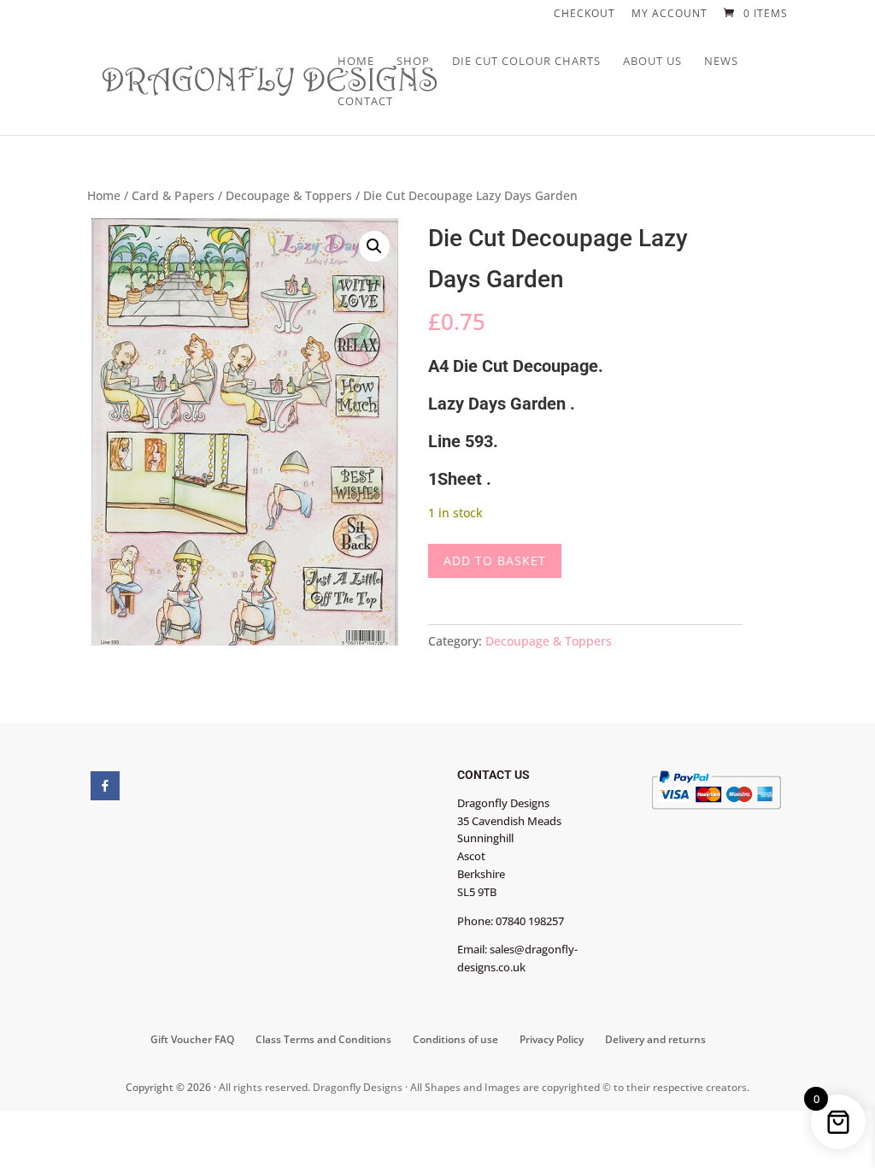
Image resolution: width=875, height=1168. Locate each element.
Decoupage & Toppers (289, 195)
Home (356, 61)
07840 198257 (530, 921)
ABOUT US (652, 61)
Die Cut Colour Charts (526, 61)
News (721, 61)
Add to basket (494, 560)
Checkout (584, 15)
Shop (413, 61)
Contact (365, 102)
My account (669, 15)
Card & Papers (173, 195)
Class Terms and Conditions (323, 1039)
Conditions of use (455, 1039)
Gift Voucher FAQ (192, 1039)
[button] (374, 246)
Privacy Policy (552, 1039)
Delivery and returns (655, 1039)
